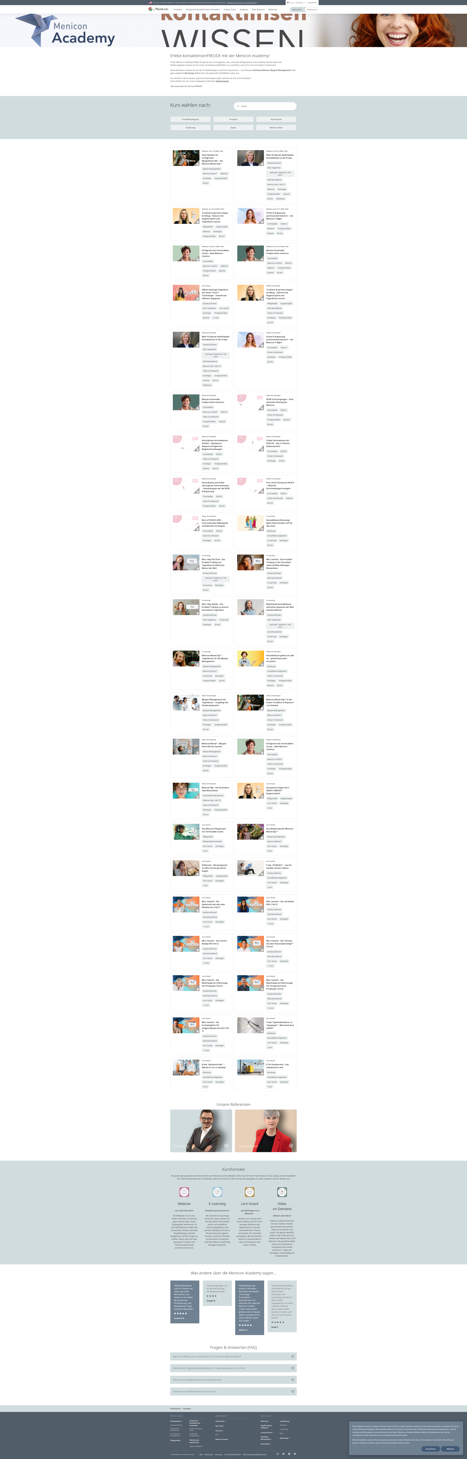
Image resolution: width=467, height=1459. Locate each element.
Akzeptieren (431, 1449)
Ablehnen (450, 1449)
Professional (311, 9)
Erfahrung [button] (190, 127)
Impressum (218, 1454)
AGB (201, 1454)
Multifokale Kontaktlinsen (194, 1435)
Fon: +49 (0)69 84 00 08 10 (233, 1454)
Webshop (273, 9)
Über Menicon (258, 9)
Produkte (178, 9)
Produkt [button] (233, 119)
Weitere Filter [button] (276, 127)
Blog (281, 1433)
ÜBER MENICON (221, 1416)
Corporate (311, 2)
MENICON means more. (195, 1430)
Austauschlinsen (176, 1425)
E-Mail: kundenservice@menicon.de (254, 1454)
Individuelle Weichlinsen (174, 1429)
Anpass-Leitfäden (195, 1446)
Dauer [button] (233, 127)
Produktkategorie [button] (190, 119)
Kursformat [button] (276, 119)
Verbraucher (296, 9)
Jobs (217, 1435)
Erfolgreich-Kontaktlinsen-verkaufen (203, 9)
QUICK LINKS (266, 1416)
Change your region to (241, 2)
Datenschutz (208, 1454)
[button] (295, 106)
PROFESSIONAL (176, 1416)
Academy (244, 9)
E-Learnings (284, 1429)
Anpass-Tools (230, 9)
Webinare (283, 1425)
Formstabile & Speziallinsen (175, 1435)
